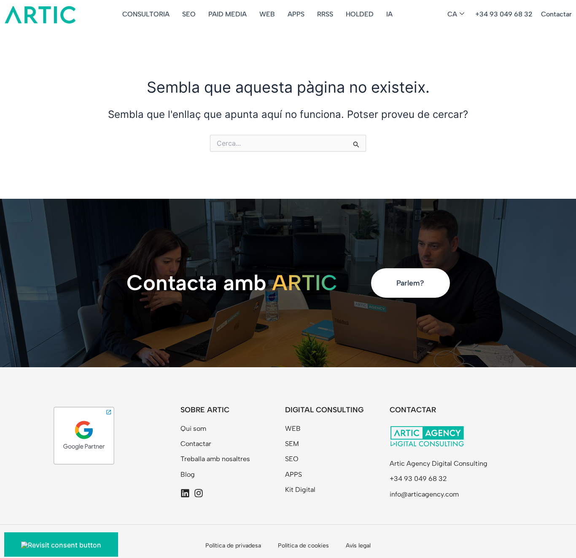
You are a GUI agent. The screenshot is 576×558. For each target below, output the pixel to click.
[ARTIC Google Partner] (84, 435)
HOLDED (360, 14)
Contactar (556, 14)
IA (389, 14)
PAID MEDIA (227, 14)
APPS (296, 14)
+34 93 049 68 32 (504, 14)
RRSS (325, 14)
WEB (267, 14)
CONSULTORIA (146, 14)
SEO (189, 14)
